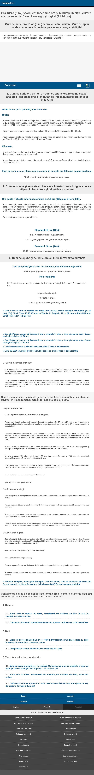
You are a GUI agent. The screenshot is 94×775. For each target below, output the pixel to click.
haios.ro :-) (23, 761)
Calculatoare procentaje (23, 723)
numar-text (8, 3)
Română (78, 707)
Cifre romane (23, 756)
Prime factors (23, 745)
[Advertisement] (47, 61)
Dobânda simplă (70, 734)
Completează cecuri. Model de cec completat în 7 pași (36, 648)
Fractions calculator (23, 750)
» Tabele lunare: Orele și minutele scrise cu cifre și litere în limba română (36, 347)
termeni (23, 701)
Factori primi (70, 739)
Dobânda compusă (23, 734)
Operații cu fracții (70, 745)
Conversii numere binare (70, 750)
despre (23, 696)
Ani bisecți (23, 739)
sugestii (70, 696)
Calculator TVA (70, 729)
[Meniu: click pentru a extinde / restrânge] (80, 85)
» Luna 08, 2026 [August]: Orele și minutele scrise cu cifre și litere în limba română (40, 351)
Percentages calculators (70, 723)
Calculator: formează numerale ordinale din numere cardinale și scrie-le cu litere (49, 622)
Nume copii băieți (70, 761)
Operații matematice (70, 756)
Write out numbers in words (70, 718)
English (15, 707)
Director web (23, 767)
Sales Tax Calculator (23, 729)
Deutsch (46, 707)
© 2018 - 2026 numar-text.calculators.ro (47, 712)
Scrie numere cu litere (23, 718)
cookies (70, 701)
